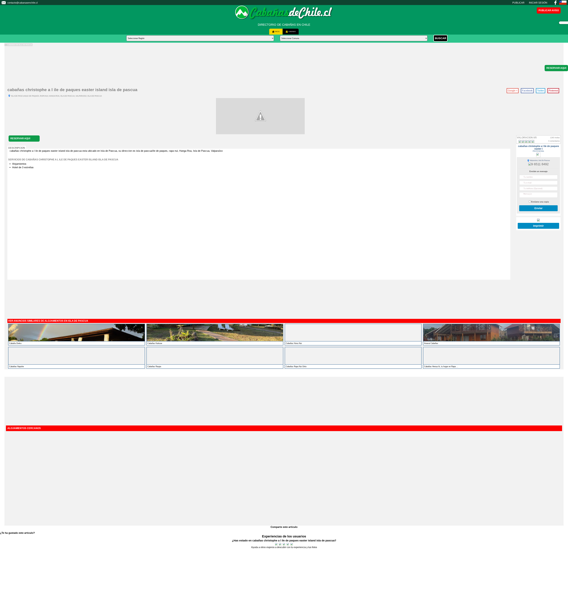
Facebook (527, 90)
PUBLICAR (518, 2)
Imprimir (538, 225)
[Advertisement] (93, 66)
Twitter (540, 90)
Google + (512, 90)
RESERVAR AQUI (556, 68)
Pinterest (553, 90)
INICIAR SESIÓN (538, 2)
